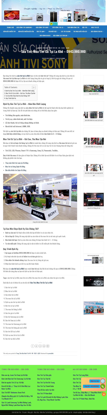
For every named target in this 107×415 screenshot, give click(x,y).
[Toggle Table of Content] (32, 87)
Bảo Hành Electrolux (60, 36)
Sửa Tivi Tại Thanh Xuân (45, 386)
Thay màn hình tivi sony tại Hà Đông (16, 163)
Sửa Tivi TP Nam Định (44, 393)
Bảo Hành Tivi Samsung (24, 27)
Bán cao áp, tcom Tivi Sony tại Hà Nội (15, 375)
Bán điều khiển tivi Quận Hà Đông (15, 170)
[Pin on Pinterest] (44, 346)
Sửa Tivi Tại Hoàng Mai (81, 379)
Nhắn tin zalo (95, 381)
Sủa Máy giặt (52, 31)
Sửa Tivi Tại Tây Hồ (43, 379)
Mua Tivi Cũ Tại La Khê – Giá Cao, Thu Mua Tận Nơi (20, 93)
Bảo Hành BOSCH (45, 36)
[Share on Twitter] (36, 346)
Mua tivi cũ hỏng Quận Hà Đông (15, 166)
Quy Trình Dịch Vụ (11, 98)
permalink (50, 353)
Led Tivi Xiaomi (66, 31)
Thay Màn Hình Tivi (73, 27)
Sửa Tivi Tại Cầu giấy (44, 375)
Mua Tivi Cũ (95, 27)
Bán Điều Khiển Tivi (9, 31)
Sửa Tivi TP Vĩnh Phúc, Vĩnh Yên (84, 399)
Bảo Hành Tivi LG (57, 27)
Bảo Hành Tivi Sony (42, 27)
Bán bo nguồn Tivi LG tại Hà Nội (13, 382)
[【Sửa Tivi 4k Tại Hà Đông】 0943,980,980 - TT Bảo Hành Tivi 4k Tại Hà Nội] (53, 23)
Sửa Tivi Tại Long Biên (80, 375)
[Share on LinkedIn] (48, 346)
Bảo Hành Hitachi (96, 31)
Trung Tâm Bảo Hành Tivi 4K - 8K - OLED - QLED (53, 48)
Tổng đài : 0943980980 (91, 386)
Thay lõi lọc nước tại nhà (45, 390)
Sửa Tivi (84, 27)
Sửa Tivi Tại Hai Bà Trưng (46, 382)
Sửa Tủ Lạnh (40, 31)
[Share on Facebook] (32, 346)
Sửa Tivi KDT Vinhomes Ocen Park (13, 392)
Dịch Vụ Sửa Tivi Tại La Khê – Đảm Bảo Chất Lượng (19, 91)
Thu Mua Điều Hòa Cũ (80, 31)
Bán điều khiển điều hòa (26, 31)
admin (63, 58)
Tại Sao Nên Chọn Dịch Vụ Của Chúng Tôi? (18, 96)
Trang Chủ (10, 27)
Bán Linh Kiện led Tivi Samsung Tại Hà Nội (16, 379)
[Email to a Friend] (40, 346)
